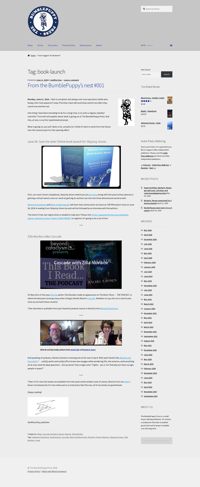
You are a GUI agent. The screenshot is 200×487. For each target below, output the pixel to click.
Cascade (91, 298)
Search (167, 74)
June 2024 (148, 276)
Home (40, 45)
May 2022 (148, 318)
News (30, 45)
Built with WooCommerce (54, 471)
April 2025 (148, 258)
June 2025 (148, 248)
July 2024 (148, 271)
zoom (37, 440)
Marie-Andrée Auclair (60, 204)
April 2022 (148, 322)
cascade (65, 437)
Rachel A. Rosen (89, 349)
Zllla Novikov (77, 434)
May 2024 (148, 281)
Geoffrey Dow (56, 80)
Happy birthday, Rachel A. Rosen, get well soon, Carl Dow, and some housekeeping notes (158, 190)
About (99, 45)
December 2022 (150, 313)
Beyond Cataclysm (109, 308)
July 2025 (148, 244)
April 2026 (148, 235)
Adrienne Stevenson (37, 204)
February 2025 (150, 262)
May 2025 (148, 253)
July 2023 (148, 290)
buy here (93, 194)
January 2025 (149, 267)
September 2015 (150, 396)
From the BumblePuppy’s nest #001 (66, 85)
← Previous (146, 165)
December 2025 (150, 239)
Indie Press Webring (160, 165)
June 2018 (148, 378)
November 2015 (150, 391)
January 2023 (149, 308)
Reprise (54, 294)
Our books (52, 45)
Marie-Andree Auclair (78, 437)
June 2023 (148, 295)
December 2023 (150, 285)
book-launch (55, 437)
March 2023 (148, 304)
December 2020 (150, 350)
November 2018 (150, 373)
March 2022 (148, 327)
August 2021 (149, 341)
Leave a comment (71, 80)
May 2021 (148, 345)
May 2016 (148, 382)
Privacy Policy (68, 45)
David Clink (75, 349)
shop (126, 381)
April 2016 (148, 387)
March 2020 (148, 364)
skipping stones (116, 437)
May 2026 (148, 230)
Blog (39, 434)
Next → (153, 168)
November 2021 (150, 331)
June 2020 (148, 355)
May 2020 (148, 359)
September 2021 (150, 336)
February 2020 (150, 368)
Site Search (145, 69)
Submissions (85, 45)
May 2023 (148, 299)
